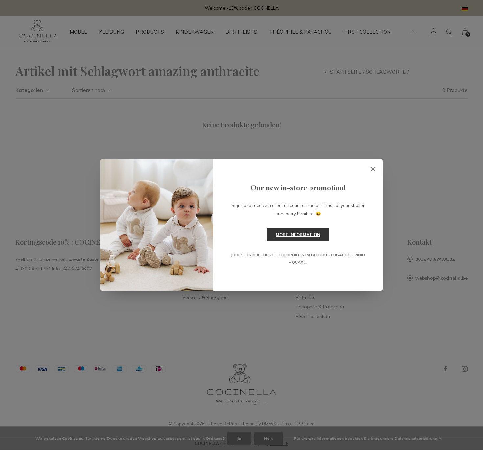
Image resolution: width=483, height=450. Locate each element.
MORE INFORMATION (298, 234)
